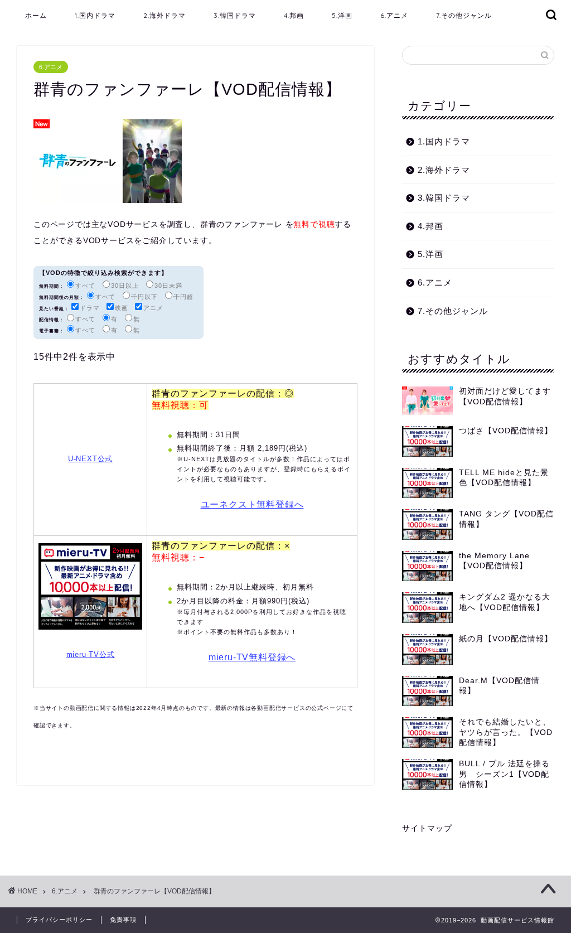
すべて (85, 285)
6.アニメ (394, 15)
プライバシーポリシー (59, 919)
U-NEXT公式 (90, 459)
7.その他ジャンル (464, 15)
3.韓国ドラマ (235, 15)
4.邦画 (294, 15)
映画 (121, 307)
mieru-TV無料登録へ (252, 657)
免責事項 (123, 919)
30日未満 (168, 285)
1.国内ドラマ (95, 15)
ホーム (36, 15)
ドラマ (90, 307)
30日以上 (125, 285)
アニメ (153, 307)
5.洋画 (342, 15)
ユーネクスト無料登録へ (252, 504)
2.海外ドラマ (164, 15)
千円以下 (144, 296)
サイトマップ (427, 828)
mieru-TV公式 (90, 654)
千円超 (183, 296)
